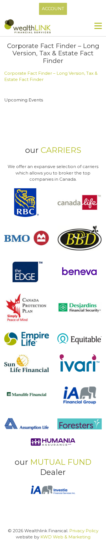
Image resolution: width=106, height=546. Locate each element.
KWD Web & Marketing (65, 537)
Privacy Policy (83, 530)
